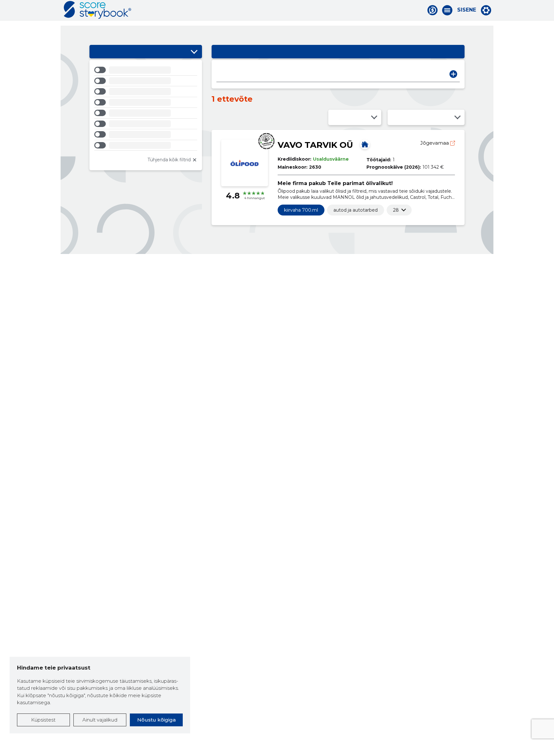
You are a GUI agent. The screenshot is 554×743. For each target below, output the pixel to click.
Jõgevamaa (435, 143)
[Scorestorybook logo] (97, 10)
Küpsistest (43, 720)
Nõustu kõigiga (156, 720)
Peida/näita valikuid (194, 52)
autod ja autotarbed (355, 210)
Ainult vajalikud (99, 720)
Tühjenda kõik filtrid (169, 160)
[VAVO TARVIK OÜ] (365, 144)
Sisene (466, 10)
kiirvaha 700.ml (301, 210)
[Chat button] (432, 10)
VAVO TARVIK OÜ (315, 145)
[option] (145, 71)
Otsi (453, 74)
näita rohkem (396, 210)
